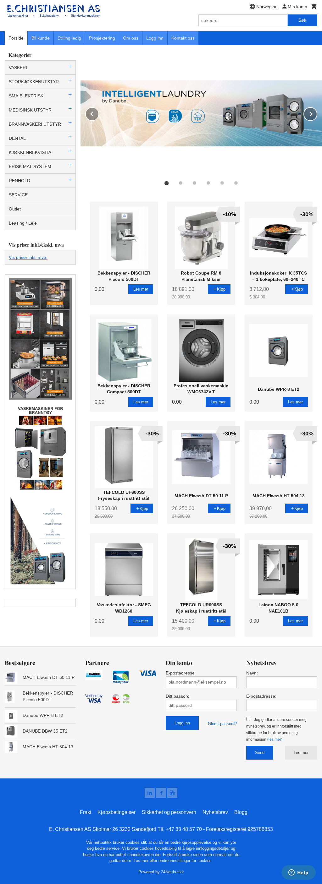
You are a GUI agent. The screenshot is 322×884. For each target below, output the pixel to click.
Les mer (301, 752)
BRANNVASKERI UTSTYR (35, 124)
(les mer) (274, 739)
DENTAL (17, 138)
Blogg (240, 812)
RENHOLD (19, 180)
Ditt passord (178, 696)
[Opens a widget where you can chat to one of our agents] (298, 873)
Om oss (130, 38)
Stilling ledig (69, 38)
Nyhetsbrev (215, 812)
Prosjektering (102, 38)
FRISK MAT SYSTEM (30, 166)
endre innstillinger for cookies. (185, 860)
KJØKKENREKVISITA (30, 152)
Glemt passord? (222, 723)
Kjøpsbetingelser (116, 812)
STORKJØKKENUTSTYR (34, 81)
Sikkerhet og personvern (169, 812)
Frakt (85, 812)
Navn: (252, 672)
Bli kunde (40, 38)
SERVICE (18, 194)
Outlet (15, 208)
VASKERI (18, 67)
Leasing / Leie (23, 223)
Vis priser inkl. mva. (28, 257)
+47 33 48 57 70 (184, 829)
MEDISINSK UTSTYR (30, 109)
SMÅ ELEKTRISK (26, 95)
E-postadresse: (261, 696)
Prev (98, 113)
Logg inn (155, 38)
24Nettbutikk (172, 872)
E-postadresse (180, 672)
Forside (16, 38)
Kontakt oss (183, 38)
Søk (302, 20)
